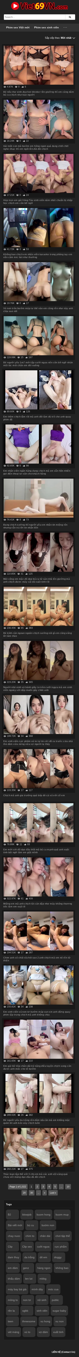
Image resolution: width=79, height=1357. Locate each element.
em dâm (13, 1267)
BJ (9, 1214)
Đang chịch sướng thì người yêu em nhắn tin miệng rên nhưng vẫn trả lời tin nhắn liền (35, 526)
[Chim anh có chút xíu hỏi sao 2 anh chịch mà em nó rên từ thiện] (38, 931)
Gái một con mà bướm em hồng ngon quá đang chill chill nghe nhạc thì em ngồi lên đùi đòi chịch (35, 147)
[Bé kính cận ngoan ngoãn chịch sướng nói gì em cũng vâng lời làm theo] (38, 606)
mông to (13, 1300)
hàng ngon (43, 1267)
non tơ (27, 1300)
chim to (30, 1235)
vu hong (45, 1321)
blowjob (26, 1214)
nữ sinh (41, 1300)
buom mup (62, 1214)
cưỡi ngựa (43, 1246)
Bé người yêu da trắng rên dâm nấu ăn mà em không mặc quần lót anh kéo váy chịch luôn (36, 1121)
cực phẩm (61, 1246)
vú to (27, 1332)
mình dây (37, 1289)
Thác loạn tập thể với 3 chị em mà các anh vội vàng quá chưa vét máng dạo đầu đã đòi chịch (35, 1175)
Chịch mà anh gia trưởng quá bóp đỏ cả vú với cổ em (34, 795)
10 (68, 1186)
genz (26, 1267)
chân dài (45, 1235)
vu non (59, 1321)
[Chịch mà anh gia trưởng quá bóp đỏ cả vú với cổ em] (38, 768)
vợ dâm (43, 1332)
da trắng (29, 1257)
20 (24, 1192)
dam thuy (13, 1257)
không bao (62, 1267)
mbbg (43, 1278)
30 (31, 1192)
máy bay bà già (17, 1289)
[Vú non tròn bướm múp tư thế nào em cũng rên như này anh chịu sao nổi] (38, 281)
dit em (43, 1257)
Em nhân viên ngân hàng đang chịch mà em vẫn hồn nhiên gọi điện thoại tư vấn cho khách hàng (36, 472)
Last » (53, 1192)
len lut (28, 1278)
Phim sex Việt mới (18, 27)
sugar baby (59, 1310)
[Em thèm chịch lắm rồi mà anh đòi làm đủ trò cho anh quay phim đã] (38, 389)
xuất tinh (58, 1332)
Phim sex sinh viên (46, 27)
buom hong (43, 1214)
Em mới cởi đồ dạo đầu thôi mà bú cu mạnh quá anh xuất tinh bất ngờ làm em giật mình (36, 851)
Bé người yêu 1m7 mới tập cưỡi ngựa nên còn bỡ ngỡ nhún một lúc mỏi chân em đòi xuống (38, 364)
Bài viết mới (15, 1225)
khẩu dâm (14, 1278)
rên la (11, 1310)
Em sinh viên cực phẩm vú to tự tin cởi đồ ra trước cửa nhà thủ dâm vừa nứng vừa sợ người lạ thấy (38, 742)
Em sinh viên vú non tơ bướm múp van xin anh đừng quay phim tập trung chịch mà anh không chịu (36, 1013)
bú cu (30, 1225)
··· (65, 27)
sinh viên (42, 1310)
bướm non (48, 1225)
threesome (28, 1321)
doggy (58, 1257)
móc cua (53, 1289)
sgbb (25, 1310)
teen (10, 1321)
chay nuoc (14, 1235)
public (55, 1300)
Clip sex (27, 1246)
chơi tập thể (62, 1235)
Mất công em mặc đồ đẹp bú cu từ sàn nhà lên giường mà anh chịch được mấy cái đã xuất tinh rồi (36, 580)
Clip (10, 1246)
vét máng (13, 1332)
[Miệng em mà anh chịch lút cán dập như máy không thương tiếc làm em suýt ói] (38, 876)
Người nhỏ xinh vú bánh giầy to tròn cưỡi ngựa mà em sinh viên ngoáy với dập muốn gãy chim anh (37, 688)
